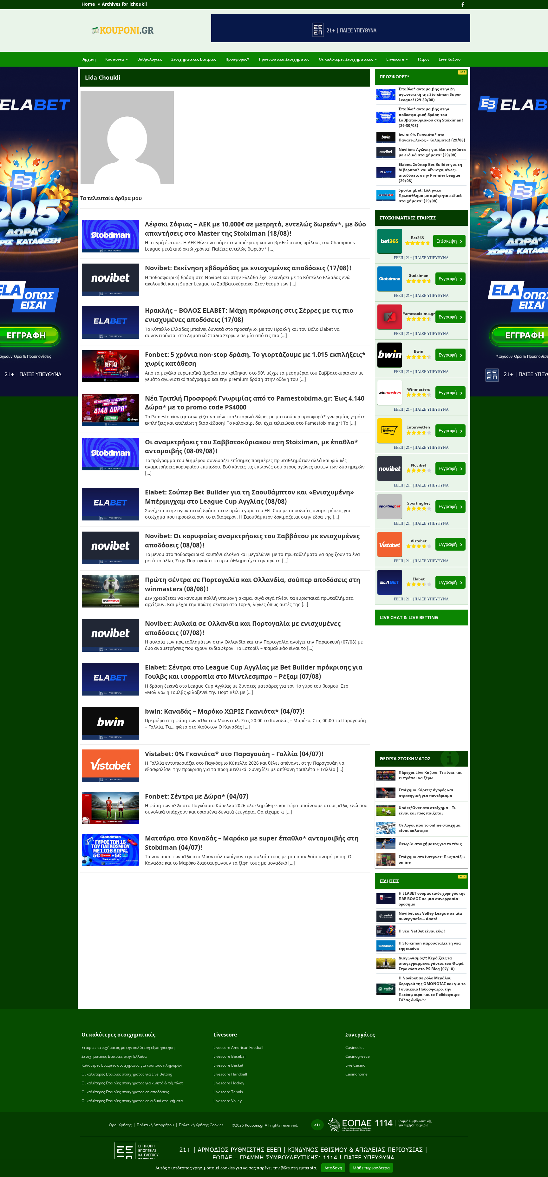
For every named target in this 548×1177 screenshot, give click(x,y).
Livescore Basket (228, 1065)
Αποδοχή (333, 1168)
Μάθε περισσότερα (371, 1168)
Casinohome (356, 1074)
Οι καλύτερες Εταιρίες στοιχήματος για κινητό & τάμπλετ (132, 1083)
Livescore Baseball (229, 1056)
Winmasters (418, 389)
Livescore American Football (238, 1047)
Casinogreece (357, 1056)
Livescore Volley (227, 1100)
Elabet (419, 579)
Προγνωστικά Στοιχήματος (284, 59)
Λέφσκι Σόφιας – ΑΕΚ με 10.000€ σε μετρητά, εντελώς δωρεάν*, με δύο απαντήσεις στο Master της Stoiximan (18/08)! (255, 229)
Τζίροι (423, 59)
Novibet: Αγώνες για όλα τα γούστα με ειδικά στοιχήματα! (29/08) (432, 152)
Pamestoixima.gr (418, 313)
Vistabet (419, 541)
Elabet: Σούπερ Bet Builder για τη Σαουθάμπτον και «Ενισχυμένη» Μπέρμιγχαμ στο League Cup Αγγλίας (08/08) (249, 497)
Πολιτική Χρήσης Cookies (201, 1125)
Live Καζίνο (449, 59)
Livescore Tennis (228, 1092)
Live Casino (355, 1065)
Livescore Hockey (228, 1083)
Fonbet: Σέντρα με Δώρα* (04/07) (197, 796)
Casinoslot (354, 1047)
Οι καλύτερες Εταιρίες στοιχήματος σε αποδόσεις (125, 1092)
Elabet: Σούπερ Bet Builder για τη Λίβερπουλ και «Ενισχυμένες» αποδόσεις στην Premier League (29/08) (430, 172)
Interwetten (418, 427)
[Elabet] (39, 588)
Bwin (418, 351)
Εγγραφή (448, 279)
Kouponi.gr (254, 1125)
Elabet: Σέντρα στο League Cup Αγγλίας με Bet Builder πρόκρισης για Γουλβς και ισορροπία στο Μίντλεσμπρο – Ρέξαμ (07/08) (253, 672)
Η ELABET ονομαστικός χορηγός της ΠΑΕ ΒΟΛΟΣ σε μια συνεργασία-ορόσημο (432, 899)
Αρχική (89, 59)
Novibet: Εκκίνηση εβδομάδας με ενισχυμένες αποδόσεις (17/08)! (248, 268)
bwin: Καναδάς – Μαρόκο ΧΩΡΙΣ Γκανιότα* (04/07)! (225, 711)
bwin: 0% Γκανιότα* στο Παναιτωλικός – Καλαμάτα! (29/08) (432, 137)
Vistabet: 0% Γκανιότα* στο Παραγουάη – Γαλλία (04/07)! (234, 753)
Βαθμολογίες (149, 59)
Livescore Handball (230, 1074)
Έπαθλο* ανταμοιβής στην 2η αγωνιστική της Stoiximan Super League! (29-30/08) (430, 94)
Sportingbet (418, 503)
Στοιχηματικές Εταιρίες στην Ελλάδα (114, 1056)
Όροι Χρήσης (120, 1125)
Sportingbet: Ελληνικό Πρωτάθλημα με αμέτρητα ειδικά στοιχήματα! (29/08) (430, 195)
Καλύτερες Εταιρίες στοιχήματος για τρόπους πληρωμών (132, 1065)
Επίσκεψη (447, 241)
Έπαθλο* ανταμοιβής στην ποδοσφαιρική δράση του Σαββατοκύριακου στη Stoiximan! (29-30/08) (431, 117)
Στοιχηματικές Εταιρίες (193, 59)
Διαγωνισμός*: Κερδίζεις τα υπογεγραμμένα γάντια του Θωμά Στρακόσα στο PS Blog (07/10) (431, 963)
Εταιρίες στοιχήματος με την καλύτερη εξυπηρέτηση (128, 1047)
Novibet (418, 465)
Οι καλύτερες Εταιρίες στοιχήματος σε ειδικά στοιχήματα (132, 1100)
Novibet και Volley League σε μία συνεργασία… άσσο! (430, 916)
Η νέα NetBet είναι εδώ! (422, 931)
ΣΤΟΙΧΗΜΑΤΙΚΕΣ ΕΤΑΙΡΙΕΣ (408, 218)
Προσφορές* (237, 59)
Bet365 (417, 237)
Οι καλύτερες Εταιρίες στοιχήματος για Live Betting (127, 1074)
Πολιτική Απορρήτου (155, 1125)
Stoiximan (418, 275)
